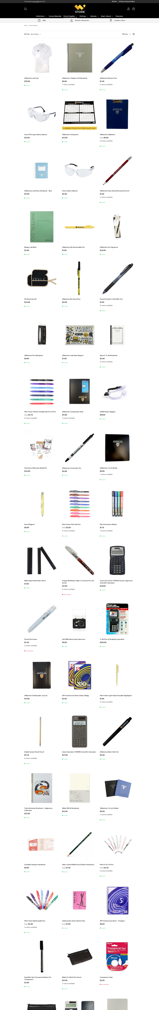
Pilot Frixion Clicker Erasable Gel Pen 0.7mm (40, 412)
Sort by (27, 34)
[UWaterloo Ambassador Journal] (41, 675)
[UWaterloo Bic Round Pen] (79, 278)
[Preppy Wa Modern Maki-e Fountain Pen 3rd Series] (79, 560)
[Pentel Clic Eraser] (41, 618)
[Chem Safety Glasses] (79, 170)
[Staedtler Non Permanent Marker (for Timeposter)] (41, 956)
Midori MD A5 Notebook (70, 808)
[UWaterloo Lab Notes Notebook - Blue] (41, 170)
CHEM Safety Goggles (107, 412)
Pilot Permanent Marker (108, 524)
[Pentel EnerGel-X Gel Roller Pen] (117, 278)
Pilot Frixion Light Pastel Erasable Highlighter (116, 696)
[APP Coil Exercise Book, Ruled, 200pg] (79, 675)
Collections (40, 16)
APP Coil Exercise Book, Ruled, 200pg (75, 696)
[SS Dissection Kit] (41, 278)
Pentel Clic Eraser (30, 639)
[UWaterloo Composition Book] (79, 391)
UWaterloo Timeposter (70, 135)
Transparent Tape (106, 977)
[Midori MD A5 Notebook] (79, 787)
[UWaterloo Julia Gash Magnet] (79, 335)
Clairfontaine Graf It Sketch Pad (73, 921)
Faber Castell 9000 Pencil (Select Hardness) (78, 865)
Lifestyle (93, 16)
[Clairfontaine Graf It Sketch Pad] (79, 900)
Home (25, 25)
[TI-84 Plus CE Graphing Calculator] (117, 618)
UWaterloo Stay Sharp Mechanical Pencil (114, 191)
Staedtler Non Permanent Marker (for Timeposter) (37, 978)
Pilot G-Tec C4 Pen (106, 865)
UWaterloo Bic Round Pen (71, 299)
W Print (114, 1)
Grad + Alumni (106, 16)
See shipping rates (48, 1)
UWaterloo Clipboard (107, 135)
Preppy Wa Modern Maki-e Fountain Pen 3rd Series (78, 582)
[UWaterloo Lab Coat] (41, 57)
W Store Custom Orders (127, 1)
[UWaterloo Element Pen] (117, 57)
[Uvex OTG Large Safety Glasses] (41, 114)
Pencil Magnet (29, 524)
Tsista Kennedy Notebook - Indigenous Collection (38, 809)
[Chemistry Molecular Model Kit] (41, 447)
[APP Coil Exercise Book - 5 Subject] (117, 900)
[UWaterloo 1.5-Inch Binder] (117, 787)
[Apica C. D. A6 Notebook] (117, 335)
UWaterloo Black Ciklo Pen (109, 752)
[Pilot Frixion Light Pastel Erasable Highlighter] (117, 675)
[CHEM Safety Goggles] (117, 391)
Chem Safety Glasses (70, 191)
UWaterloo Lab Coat (31, 78)
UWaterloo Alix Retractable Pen (73, 247)
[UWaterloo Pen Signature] (117, 226)
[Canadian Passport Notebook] (41, 844)
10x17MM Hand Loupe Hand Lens (73, 639)
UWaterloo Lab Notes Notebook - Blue (38, 191)
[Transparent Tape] (117, 956)
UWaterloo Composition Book (72, 412)
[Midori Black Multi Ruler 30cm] (41, 560)
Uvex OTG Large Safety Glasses (35, 135)
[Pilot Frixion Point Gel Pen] (79, 504)
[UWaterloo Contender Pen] (79, 447)
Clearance (119, 16)
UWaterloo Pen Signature (109, 247)
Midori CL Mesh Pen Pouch (71, 977)
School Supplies (69, 16)
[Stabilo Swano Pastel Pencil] (41, 731)
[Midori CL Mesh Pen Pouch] (79, 956)
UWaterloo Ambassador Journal (35, 696)
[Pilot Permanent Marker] (117, 504)
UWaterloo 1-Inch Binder (108, 468)
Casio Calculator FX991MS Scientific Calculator (79, 752)
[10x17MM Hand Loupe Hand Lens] (79, 618)
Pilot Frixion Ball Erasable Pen (34, 921)
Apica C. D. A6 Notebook (108, 355)
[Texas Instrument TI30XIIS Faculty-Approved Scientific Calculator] (117, 560)
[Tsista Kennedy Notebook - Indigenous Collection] (41, 787)
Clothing (83, 16)
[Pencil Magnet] (41, 504)
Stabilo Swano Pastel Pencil (34, 752)
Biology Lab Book (30, 247)
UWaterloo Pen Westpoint (33, 355)
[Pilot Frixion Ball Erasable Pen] (41, 900)
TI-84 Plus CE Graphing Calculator (112, 639)
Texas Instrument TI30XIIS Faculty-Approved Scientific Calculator (116, 582)
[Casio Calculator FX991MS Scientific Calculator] (79, 731)
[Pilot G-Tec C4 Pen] (117, 844)
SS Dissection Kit (30, 299)
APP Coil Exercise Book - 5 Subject (112, 921)
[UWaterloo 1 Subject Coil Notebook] (79, 57)
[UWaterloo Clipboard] (117, 114)
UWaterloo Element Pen (108, 78)
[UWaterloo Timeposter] (79, 114)
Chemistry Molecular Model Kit (35, 468)
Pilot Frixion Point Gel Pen (71, 524)
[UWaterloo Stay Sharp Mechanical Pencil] (117, 170)
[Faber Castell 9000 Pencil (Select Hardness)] (79, 844)
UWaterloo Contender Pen (71, 468)
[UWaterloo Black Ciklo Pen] (117, 731)
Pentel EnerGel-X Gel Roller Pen (111, 299)
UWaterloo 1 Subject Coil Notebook (74, 78)
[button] (134, 9)
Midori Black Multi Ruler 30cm (35, 581)
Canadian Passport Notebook (34, 865)
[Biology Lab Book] (41, 226)
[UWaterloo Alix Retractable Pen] (79, 226)
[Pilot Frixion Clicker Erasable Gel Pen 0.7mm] (41, 391)
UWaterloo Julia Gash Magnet (72, 355)
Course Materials (55, 16)
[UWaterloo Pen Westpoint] (41, 335)
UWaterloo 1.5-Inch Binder (109, 808)
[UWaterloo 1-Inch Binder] (117, 447)
